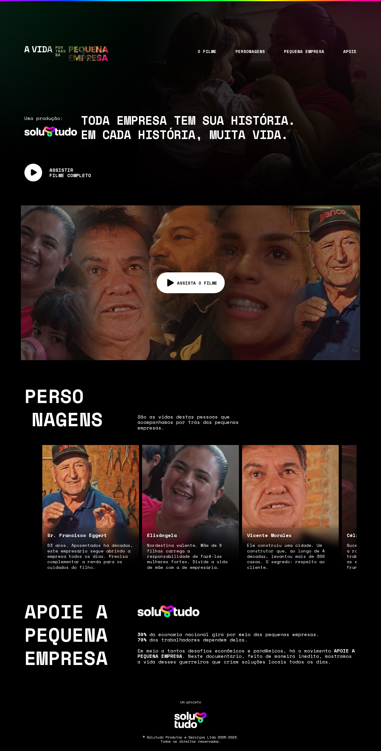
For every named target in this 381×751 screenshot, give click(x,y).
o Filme (207, 51)
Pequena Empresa (304, 51)
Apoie (350, 51)
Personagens (250, 51)
